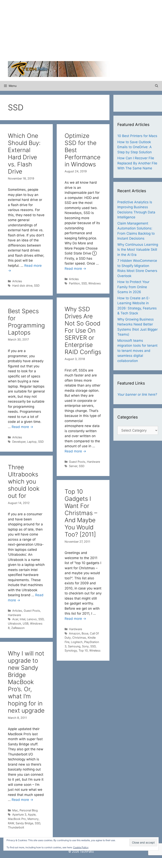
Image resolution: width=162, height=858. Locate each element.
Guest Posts (77, 461)
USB (25, 623)
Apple (32, 814)
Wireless (95, 650)
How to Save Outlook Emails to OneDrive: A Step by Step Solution (134, 147)
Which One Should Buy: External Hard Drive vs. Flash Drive (24, 153)
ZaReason (17, 628)
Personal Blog (29, 810)
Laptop (32, 441)
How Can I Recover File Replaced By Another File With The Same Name (137, 163)
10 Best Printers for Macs (137, 136)
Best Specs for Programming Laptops (26, 321)
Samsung (74, 646)
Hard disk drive (22, 285)
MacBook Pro (17, 819)
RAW (11, 823)
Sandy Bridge (24, 823)
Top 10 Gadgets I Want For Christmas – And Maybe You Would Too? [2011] (81, 513)
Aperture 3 (19, 814)
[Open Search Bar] (156, 86)
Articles (17, 281)
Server (73, 466)
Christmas (79, 637)
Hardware (93, 461)
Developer (18, 441)
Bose (85, 633)
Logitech (77, 642)
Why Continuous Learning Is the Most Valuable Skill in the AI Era (137, 250)
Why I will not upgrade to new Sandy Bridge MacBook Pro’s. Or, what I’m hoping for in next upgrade (26, 682)
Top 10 (83, 650)
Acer (15, 619)
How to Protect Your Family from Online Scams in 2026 (133, 287)
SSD (37, 285)
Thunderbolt (16, 827)
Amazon (74, 633)
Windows (94, 283)
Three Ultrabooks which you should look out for (24, 481)
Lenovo (32, 619)
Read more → (75, 269)
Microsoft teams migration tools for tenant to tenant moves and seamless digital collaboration (137, 351)
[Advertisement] (121, 32)
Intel (22, 619)
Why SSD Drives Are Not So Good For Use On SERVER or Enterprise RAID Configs (83, 330)
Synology (71, 650)
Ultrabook (14, 623)
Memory (33, 819)
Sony (85, 646)
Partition (74, 283)
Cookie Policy (81, 847)
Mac (15, 810)
